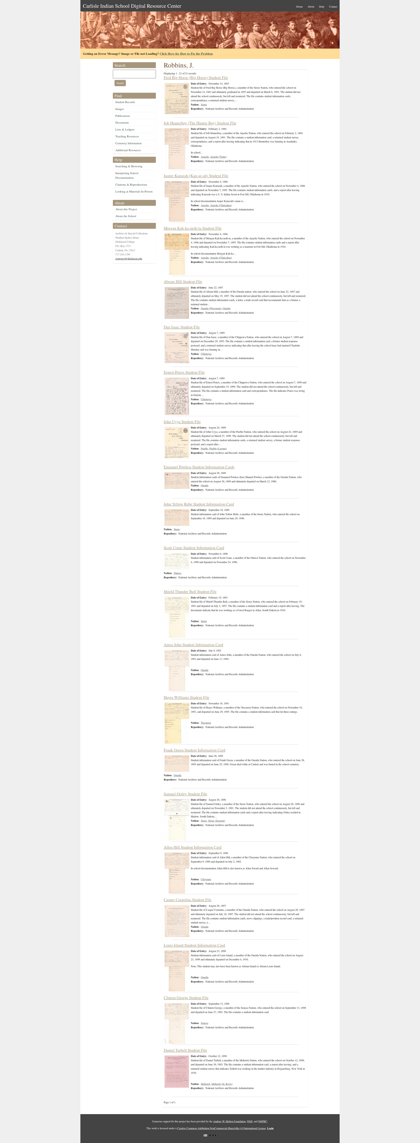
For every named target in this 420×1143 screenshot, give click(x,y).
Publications (122, 116)
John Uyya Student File (182, 421)
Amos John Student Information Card (193, 644)
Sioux (204, 104)
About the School (125, 216)
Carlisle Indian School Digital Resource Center (132, 5)
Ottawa (177, 573)
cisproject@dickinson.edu (128, 258)
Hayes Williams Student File (186, 697)
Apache (205, 156)
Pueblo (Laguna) (218, 448)
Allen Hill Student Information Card (192, 847)
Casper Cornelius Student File (187, 899)
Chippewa (206, 353)
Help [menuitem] (321, 6)
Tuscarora (206, 722)
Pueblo (204, 448)
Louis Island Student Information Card (194, 945)
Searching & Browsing (128, 166)
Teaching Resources (127, 136)
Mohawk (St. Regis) (221, 1084)
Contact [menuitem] (333, 6)
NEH (249, 1121)
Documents (122, 122)
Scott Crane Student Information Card (194, 547)
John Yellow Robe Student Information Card (199, 504)
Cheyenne (206, 879)
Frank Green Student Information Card (194, 750)
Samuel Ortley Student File (185, 793)
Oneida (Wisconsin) (211, 308)
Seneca (204, 1023)
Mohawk (205, 1084)
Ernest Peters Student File (184, 372)
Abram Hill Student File (183, 281)
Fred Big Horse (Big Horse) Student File (196, 77)
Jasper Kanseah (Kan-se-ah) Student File (196, 175)
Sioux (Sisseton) (216, 820)
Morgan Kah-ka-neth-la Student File (193, 228)
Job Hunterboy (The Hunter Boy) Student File (200, 123)
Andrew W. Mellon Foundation (229, 1121)
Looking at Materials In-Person (134, 191)
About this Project (126, 209)
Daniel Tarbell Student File (185, 1050)
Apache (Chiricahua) (221, 205)
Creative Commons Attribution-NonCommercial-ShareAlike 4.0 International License (221, 1128)
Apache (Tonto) (218, 156)
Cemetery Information (128, 143)
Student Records (125, 102)
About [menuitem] (311, 6)
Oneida (226, 308)
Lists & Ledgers (125, 129)
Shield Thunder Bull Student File (190, 591)
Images (119, 109)
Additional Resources (128, 150)
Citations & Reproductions (131, 184)
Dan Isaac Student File (182, 327)
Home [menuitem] (299, 6)
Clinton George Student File (186, 997)
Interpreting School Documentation (126, 175)
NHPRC (262, 1121)
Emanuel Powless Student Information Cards (199, 467)
